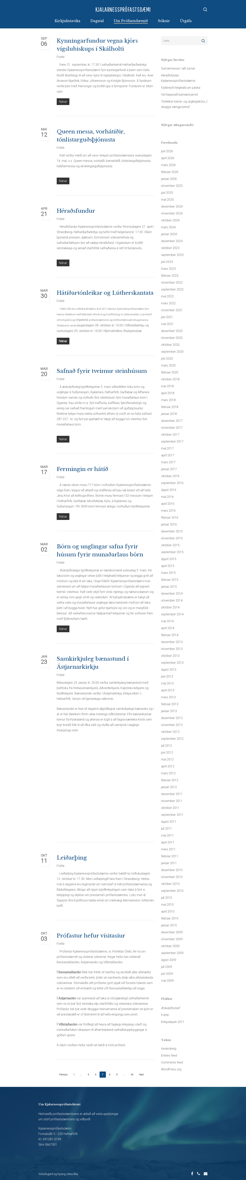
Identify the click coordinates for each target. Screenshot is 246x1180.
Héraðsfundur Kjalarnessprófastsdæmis (178, 78)
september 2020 (172, 351)
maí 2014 (167, 621)
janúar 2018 (169, 414)
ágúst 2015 (168, 559)
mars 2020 (168, 365)
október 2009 (170, 946)
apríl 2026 (167, 158)
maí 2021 (167, 324)
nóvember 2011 (172, 801)
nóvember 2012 (172, 725)
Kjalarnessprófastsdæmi (123, 9)
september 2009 (172, 953)
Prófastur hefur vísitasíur (91, 935)
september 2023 (172, 255)
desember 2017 (172, 421)
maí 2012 (167, 759)
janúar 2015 (169, 586)
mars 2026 (168, 165)
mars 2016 (168, 510)
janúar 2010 (169, 925)
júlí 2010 (166, 897)
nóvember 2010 (172, 877)
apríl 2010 (167, 911)
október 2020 (170, 345)
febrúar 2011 (169, 856)
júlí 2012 (166, 745)
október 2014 (170, 607)
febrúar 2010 (169, 918)
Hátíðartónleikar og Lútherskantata (105, 293)
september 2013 (172, 662)
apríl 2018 (167, 393)
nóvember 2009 (172, 939)
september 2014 (172, 614)
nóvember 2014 (172, 600)
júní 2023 (167, 262)
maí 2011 (167, 835)
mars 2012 (168, 773)
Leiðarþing (72, 857)
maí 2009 (167, 980)
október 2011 (170, 808)
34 (132, 1074)
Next (141, 1074)
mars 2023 (168, 269)
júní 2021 (167, 317)
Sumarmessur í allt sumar (178, 68)
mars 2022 (168, 303)
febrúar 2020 (169, 372)
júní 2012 (167, 752)
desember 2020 (172, 331)
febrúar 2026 (169, 172)
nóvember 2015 (172, 538)
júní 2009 (167, 974)
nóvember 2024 (172, 213)
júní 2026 (167, 151)
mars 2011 (168, 849)
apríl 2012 (167, 766)
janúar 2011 (169, 863)
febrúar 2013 (169, 704)
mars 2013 (168, 697)
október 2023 (170, 248)
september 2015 (172, 552)
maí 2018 (167, 386)
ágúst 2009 (168, 960)
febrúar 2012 (169, 780)
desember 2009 (172, 932)
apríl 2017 (167, 455)
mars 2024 (168, 227)
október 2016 (170, 476)
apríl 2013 (167, 690)
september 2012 (172, 739)
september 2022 (172, 289)
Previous (63, 1074)
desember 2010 (172, 870)
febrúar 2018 (169, 407)
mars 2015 (168, 573)
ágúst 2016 (168, 490)
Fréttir (61, 57)
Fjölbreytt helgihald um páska (180, 87)
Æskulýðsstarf (170, 1008)
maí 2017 (167, 448)
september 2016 (172, 483)
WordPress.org (171, 1069)
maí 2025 (167, 199)
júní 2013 (167, 676)
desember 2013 (172, 642)
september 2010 (172, 891)
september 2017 (172, 441)
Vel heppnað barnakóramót (179, 94)
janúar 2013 (169, 711)
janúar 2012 (169, 787)
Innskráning (168, 1048)
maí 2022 (167, 296)
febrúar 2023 (169, 275)
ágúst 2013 (168, 669)
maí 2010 (167, 904)
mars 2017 (168, 462)
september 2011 (172, 815)
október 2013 (170, 656)
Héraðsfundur (76, 211)
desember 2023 (172, 241)
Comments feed (172, 1062)
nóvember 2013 (172, 649)
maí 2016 (167, 497)
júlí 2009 (166, 967)
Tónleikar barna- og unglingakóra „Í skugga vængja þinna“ (184, 104)
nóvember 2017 (172, 427)
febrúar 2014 (169, 635)
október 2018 (170, 379)
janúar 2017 (169, 469)
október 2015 (170, 545)
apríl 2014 (167, 628)
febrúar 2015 (169, 580)
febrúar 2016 (169, 517)
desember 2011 (172, 794)
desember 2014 (172, 593)
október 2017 (170, 434)
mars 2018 (168, 400)
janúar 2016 (169, 524)
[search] (205, 9)
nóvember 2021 (172, 310)
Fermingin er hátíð (82, 469)
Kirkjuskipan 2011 (172, 1022)
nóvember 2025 (172, 186)
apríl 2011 (167, 842)
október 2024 (170, 220)
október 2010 (170, 884)
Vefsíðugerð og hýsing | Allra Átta (58, 1174)
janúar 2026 (169, 179)
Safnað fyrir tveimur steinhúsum (102, 371)
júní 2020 (167, 358)
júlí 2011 (166, 828)
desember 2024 (172, 206)
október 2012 (170, 732)
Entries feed (169, 1055)
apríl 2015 (167, 566)
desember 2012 (172, 718)
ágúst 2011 (168, 821)
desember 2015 (172, 531)
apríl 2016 (167, 504)
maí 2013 (167, 683)
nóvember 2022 (172, 282)
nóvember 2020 (172, 338)
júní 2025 (167, 192)
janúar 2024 (169, 234)
